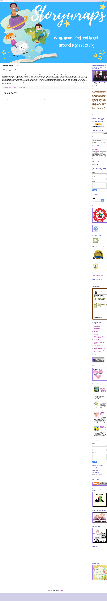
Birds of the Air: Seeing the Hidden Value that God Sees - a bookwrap (103, 389)
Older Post (85, 99)
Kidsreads (96, 334)
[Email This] (19, 87)
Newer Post (5, 99)
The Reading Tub (97, 339)
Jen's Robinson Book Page (99, 348)
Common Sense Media (98, 336)
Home (45, 99)
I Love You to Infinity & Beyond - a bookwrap (103, 414)
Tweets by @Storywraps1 (97, 275)
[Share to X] (22, 87)
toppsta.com (96, 331)
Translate (103, 142)
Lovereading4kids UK (98, 333)
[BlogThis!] (21, 87)
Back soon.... (95, 149)
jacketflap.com (97, 326)
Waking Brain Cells (98, 346)
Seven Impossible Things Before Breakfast (99, 350)
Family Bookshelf (97, 337)
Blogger (61, 590)
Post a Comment (7, 97)
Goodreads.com (97, 328)
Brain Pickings (97, 345)
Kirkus (95, 341)
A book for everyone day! (103, 427)
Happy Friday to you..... (103, 401)
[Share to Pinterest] (25, 87)
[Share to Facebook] (24, 87)
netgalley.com (96, 329)
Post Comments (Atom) (13, 102)
